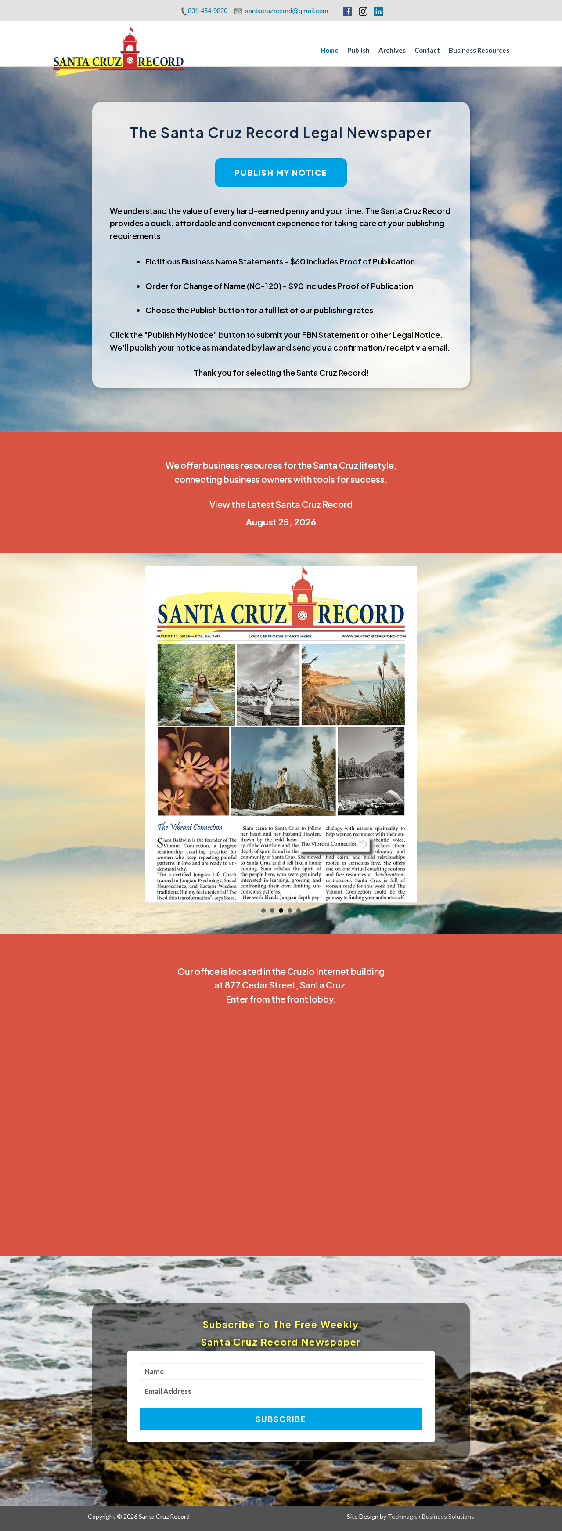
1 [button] (263, 914)
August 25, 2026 (281, 521)
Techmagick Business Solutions (431, 1520)
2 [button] (272, 914)
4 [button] (290, 914)
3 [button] (281, 914)
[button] (281, 1422)
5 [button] (298, 914)
